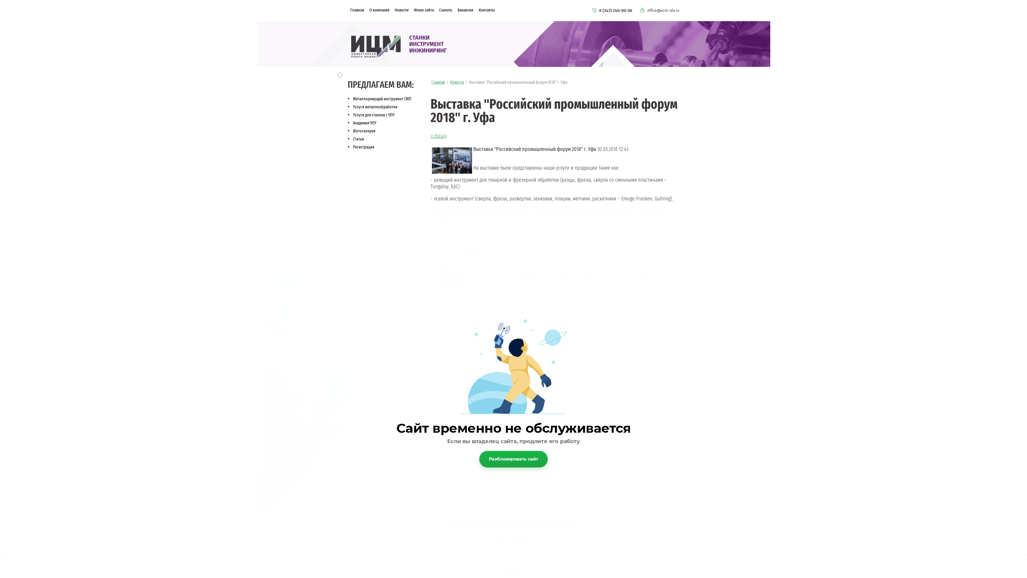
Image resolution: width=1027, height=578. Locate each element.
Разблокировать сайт (513, 459)
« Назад (439, 136)
